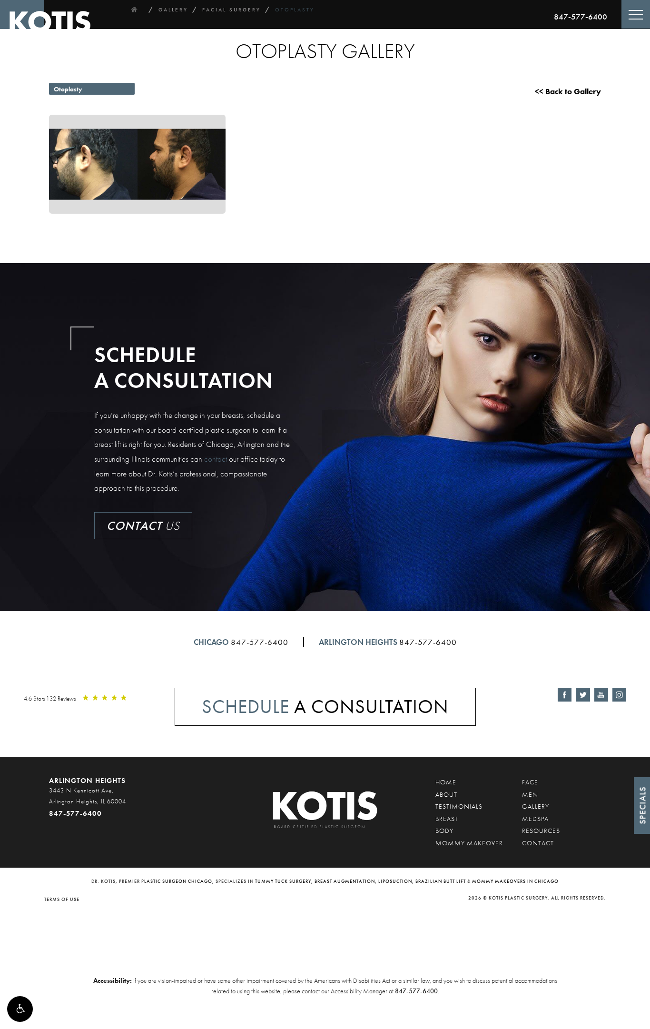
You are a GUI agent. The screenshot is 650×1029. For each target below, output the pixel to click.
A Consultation (325, 706)
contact (215, 459)
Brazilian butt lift (440, 881)
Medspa (535, 818)
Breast (446, 818)
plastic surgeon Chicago (176, 881)
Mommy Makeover (469, 843)
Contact (538, 843)
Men (530, 794)
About (446, 794)
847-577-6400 (580, 16)
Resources (541, 830)
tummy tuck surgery (283, 881)
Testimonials (459, 806)
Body (444, 830)
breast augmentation (345, 881)
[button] (20, 1009)
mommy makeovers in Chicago (515, 881)
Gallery (535, 806)
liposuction (395, 881)
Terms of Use (61, 899)
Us (143, 526)
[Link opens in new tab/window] (564, 695)
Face (530, 782)
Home (445, 782)
